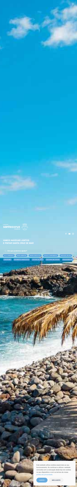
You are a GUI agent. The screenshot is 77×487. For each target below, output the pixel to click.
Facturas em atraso (52, 259)
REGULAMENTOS (21, 255)
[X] (69, 233)
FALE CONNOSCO (9, 255)
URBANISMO (7, 259)
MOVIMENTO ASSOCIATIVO (21, 259)
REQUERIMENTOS (67, 259)
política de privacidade (44, 474)
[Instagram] (73, 233)
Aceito (42, 480)
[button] (69, 4)
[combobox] (38, 250)
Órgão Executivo (35, 255)
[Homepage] (15, 226)
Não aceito (56, 480)
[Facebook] (66, 233)
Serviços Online (66, 255)
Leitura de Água (37, 259)
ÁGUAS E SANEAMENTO (50, 255)
